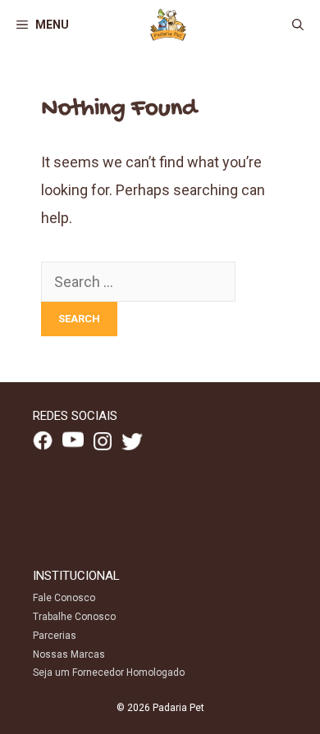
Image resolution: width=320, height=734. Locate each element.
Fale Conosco (64, 598)
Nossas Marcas (69, 654)
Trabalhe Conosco (74, 616)
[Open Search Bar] (298, 24)
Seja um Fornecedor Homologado (109, 672)
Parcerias (54, 635)
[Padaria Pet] (168, 24)
